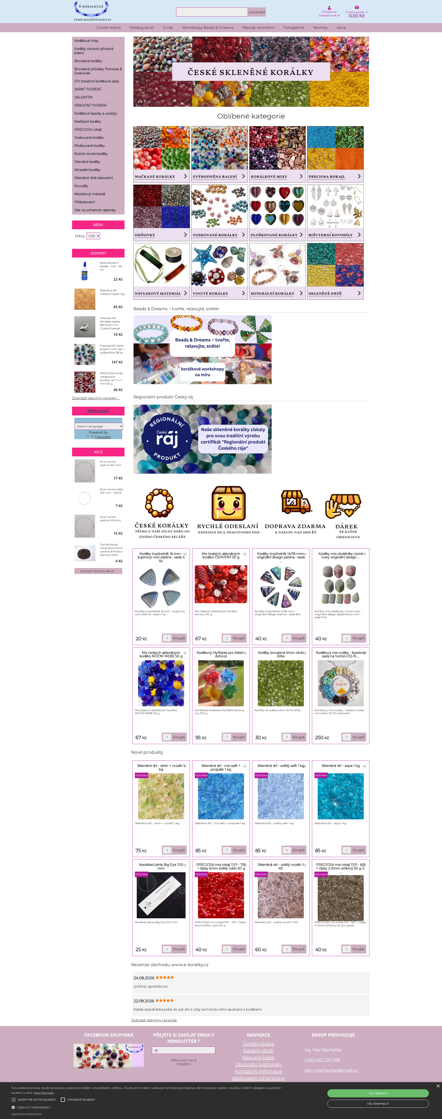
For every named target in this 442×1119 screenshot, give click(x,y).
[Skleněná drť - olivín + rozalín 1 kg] (161, 796)
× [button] (438, 1086)
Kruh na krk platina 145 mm (110, 518)
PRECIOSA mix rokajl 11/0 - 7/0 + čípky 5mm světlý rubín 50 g (221, 866)
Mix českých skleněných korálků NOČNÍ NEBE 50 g (161, 654)
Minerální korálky (87, 170)
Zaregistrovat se (329, 15)
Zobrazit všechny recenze (154, 1020)
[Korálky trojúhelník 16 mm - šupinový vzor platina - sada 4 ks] (161, 587)
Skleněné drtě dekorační (93, 178)
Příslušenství (84, 202)
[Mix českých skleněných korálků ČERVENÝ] (221, 584)
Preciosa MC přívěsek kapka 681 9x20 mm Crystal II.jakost (110, 323)
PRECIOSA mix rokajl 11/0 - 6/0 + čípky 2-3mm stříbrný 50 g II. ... (340, 868)
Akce (341, 27)
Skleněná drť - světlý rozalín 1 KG (281, 866)
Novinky (320, 27)
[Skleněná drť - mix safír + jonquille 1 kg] (221, 796)
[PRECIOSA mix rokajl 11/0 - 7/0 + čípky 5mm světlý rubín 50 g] (221, 895)
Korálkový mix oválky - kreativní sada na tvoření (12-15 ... (341, 654)
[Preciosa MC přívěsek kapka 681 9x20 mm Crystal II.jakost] (84, 327)
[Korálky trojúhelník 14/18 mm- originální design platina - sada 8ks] (281, 587)
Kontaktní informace (258, 1071)
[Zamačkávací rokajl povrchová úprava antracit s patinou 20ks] (84, 553)
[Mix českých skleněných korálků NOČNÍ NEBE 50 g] (161, 683)
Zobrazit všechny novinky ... (95, 398)
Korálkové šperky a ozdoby (95, 113)
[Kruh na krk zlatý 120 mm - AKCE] (84, 498)
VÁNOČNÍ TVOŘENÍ (90, 105)
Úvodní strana (108, 27)
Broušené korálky (88, 61)
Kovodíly (81, 186)
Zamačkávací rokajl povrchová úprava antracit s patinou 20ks (111, 550)
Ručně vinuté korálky (91, 154)
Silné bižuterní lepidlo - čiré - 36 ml (111, 266)
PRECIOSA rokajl (88, 130)
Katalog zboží (142, 27)
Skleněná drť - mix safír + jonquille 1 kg (221, 767)
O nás (168, 27)
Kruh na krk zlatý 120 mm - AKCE (111, 490)
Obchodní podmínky (258, 1064)
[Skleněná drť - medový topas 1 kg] (84, 299)
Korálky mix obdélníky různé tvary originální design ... (340, 555)
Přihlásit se (329, 12)
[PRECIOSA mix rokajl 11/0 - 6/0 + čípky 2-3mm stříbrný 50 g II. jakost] (341, 898)
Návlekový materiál (89, 194)
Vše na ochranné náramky (95, 210)
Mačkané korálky (87, 121)
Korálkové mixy (86, 41)
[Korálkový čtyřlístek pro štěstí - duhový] (221, 683)
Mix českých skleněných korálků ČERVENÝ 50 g (221, 555)
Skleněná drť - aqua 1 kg (341, 766)
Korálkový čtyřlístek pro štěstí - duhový (221, 654)
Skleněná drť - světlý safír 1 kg (280, 766)
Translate (103, 437)
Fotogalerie (294, 27)
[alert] (221, 1100)
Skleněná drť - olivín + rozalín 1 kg (161, 767)
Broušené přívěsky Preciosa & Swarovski (98, 71)
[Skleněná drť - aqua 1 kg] (341, 796)
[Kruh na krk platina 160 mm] (84, 470)
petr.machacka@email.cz (331, 1070)
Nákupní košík (258, 1057)
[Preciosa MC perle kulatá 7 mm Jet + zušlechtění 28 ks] (84, 354)
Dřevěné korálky (87, 162)
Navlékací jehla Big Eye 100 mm (161, 866)
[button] (148, 1107)
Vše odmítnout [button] (378, 1103)
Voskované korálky (89, 138)
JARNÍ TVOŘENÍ (87, 89)
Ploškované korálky (89, 146)
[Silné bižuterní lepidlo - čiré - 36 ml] (84, 272)
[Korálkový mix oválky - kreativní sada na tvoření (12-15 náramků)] (341, 683)
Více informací (44, 1092)
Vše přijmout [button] (378, 1093)
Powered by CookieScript (27, 1114)
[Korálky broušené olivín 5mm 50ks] (281, 683)
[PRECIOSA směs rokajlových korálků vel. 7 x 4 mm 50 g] (84, 382)
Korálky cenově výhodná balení (93, 51)
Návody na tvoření (258, 27)
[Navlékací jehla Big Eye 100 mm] (161, 895)
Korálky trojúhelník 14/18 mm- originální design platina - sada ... (281, 557)
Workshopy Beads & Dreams (207, 27)
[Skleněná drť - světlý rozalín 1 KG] (281, 895)
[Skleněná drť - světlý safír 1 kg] (281, 796)
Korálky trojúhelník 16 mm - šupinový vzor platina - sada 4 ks (161, 557)
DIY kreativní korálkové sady (96, 81)
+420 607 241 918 (322, 1059)
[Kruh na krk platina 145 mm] (84, 526)
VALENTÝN (83, 97)
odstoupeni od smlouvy (258, 1078)
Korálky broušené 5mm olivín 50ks (281, 654)
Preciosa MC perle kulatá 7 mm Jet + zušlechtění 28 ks (112, 349)
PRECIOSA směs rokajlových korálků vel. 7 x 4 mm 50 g (111, 378)
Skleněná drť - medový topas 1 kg (112, 292)
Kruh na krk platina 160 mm (110, 463)
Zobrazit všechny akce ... (98, 571)
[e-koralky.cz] (251, 106)
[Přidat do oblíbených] (184, 554)
